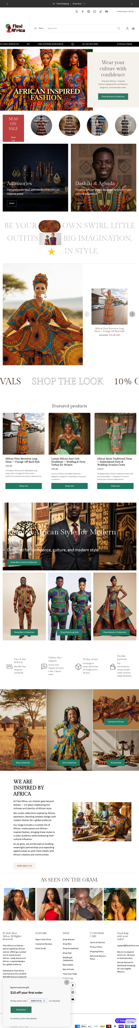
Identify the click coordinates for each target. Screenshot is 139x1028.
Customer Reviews (43, 944)
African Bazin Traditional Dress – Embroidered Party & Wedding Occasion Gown (114, 461)
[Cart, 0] (133, 28)
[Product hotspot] (42, 296)
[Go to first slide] (131, 3)
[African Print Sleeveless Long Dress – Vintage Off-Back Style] (109, 307)
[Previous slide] (7, 3)
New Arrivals (68, 969)
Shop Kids (67, 953)
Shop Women (69, 939)
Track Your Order (70, 974)
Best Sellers (68, 965)
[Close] (67, 982)
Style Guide (40, 948)
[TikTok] (101, 12)
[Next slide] (132, 314)
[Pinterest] (89, 12)
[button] (15, 936)
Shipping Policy (97, 951)
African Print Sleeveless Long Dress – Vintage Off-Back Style (22, 460)
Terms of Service (97, 942)
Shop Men (67, 944)
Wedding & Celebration (68, 959)
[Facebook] (83, 12)
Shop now (23, 486)
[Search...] (119, 28)
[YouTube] (107, 12)
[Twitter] (77, 12)
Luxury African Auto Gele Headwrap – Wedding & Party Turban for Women (68, 461)
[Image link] (35, 178)
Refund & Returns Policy (98, 957)
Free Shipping (67, 3)
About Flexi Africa (43, 939)
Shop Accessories (70, 948)
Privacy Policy (96, 947)
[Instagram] (95, 12)
